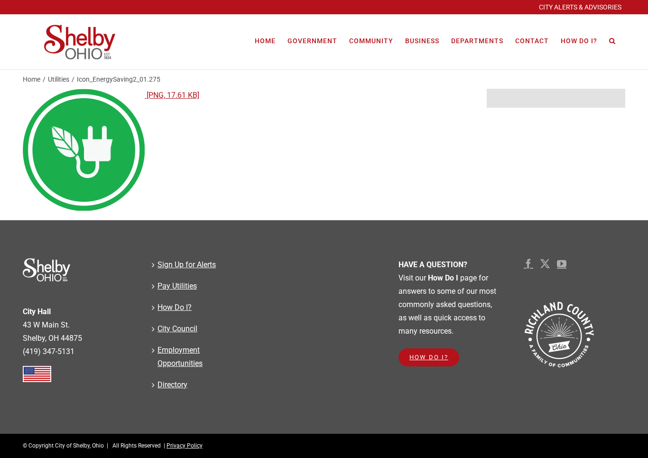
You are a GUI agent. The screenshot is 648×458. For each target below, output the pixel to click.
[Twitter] (545, 264)
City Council (177, 328)
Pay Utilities (177, 285)
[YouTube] (561, 264)
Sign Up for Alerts (186, 264)
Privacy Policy (185, 445)
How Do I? (174, 307)
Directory (172, 384)
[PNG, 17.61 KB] (172, 95)
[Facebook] (528, 264)
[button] (612, 41)
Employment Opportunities (180, 357)
